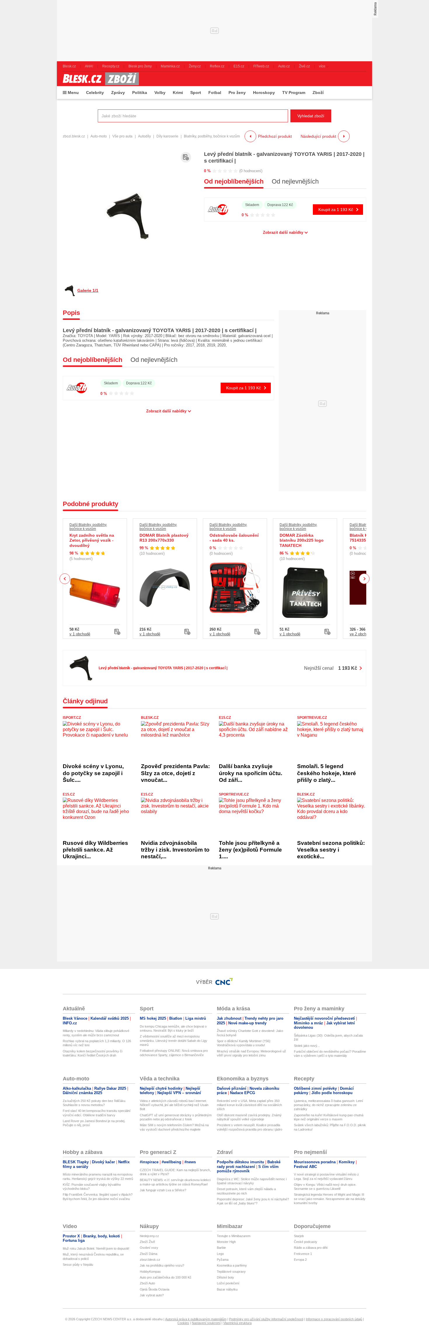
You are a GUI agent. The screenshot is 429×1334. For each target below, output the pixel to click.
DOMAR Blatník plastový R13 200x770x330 (164, 538)
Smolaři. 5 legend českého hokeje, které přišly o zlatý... (326, 773)
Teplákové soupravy (231, 1271)
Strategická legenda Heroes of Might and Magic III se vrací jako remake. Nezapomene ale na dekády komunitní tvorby (329, 1199)
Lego (220, 1253)
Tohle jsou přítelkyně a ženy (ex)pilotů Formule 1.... (250, 850)
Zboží (318, 92)
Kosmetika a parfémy (232, 1265)
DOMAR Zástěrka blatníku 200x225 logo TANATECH (302, 540)
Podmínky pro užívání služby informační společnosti (266, 1319)
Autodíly (144, 136)
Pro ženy (237, 92)
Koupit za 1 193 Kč (335, 209)
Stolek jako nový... (307, 1045)
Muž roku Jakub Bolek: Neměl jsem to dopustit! (96, 1248)
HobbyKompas (150, 1271)
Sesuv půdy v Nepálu (78, 1264)
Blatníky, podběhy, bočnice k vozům (212, 136)
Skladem (252, 205)
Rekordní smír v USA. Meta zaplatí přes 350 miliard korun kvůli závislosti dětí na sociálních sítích (249, 1105)
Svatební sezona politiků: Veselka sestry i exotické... (331, 850)
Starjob (299, 1236)
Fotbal (214, 92)
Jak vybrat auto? (152, 1295)
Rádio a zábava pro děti (310, 1247)
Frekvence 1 (303, 1253)
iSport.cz (72, 718)
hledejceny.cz (149, 1236)
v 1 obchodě (79, 634)
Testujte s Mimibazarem (233, 1236)
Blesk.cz (149, 718)
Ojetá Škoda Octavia (154, 1289)
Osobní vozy (149, 1247)
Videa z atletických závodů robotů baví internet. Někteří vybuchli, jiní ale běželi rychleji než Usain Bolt (174, 1105)
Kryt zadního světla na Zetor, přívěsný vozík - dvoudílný (91, 540)
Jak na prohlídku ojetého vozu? (162, 1265)
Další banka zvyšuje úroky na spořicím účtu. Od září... (250, 773)
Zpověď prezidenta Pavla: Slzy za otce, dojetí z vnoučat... (175, 773)
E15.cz (225, 718)
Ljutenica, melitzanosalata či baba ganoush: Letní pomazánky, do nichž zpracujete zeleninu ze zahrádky (328, 1105)
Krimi (178, 92)
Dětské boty (225, 1277)
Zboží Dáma (148, 1253)
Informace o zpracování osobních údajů (334, 1319)
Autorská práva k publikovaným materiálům (195, 1319)
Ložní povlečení (228, 1283)
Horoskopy (264, 92)
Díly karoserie (167, 136)
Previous (65, 578)
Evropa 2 (300, 1259)
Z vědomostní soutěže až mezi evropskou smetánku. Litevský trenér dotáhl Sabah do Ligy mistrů (173, 1041)
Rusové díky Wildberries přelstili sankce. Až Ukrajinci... (95, 850)
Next (364, 578)
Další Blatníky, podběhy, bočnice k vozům (88, 527)
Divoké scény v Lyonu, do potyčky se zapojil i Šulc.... (93, 773)
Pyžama (223, 1259)
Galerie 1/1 (87, 290)
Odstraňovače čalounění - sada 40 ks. (234, 538)
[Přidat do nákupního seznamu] (186, 157)
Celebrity (95, 92)
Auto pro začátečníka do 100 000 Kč (165, 1277)
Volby (159, 92)
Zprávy (118, 92)
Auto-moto (98, 136)
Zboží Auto (147, 1283)
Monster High (226, 1242)
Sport (195, 92)
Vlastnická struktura (237, 1323)
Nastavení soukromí (206, 1323)
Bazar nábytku (227, 1289)
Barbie (221, 1247)
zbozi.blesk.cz (74, 136)
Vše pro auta (122, 136)
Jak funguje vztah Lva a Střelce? (163, 1190)
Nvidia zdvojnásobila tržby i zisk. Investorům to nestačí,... (175, 850)
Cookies (183, 1323)
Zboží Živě (147, 1242)
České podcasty (305, 1242)
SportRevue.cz (312, 718)
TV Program (293, 92)
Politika (139, 92)
